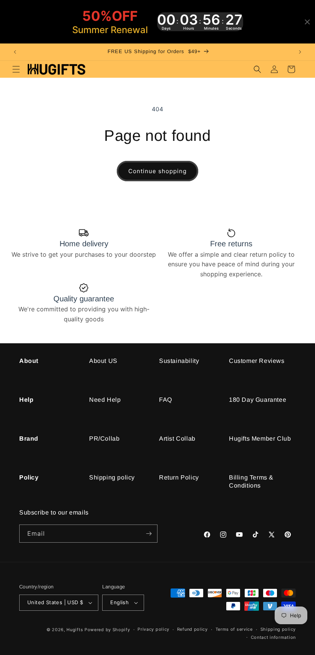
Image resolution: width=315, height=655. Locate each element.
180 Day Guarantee (257, 399)
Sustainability (179, 361)
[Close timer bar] (307, 22)
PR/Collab (104, 438)
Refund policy (192, 629)
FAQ (165, 399)
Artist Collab (177, 438)
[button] (16, 69)
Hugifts (74, 629)
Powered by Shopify (107, 629)
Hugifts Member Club (260, 438)
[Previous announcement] (15, 51)
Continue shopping (157, 171)
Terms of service (234, 629)
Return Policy (179, 477)
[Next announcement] (300, 51)
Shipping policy (112, 477)
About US (103, 361)
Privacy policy (153, 629)
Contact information (273, 637)
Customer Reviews (257, 361)
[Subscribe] (148, 534)
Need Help (105, 399)
